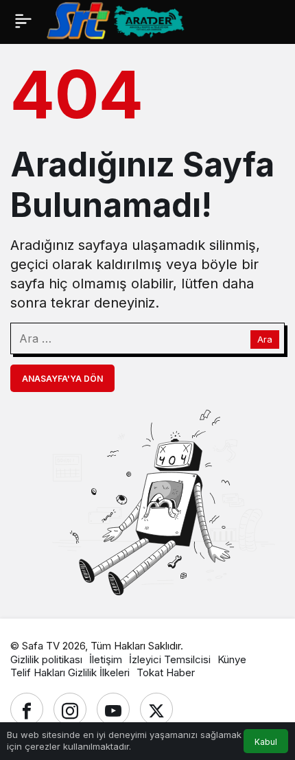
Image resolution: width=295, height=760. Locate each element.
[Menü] (23, 20)
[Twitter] (156, 709)
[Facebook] (26, 709)
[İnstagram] (70, 709)
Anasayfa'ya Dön (62, 378)
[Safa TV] (171, 20)
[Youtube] (113, 709)
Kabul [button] (266, 742)
